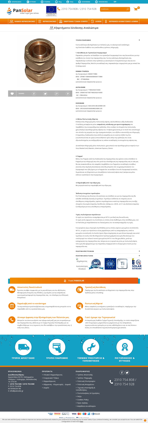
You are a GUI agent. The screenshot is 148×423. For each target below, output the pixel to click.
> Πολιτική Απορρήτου (85, 384)
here (81, 421)
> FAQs (79, 396)
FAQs (71, 2)
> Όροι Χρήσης (82, 403)
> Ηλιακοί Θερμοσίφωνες (52, 375)
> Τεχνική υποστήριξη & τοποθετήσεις (85, 388)
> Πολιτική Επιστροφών (85, 381)
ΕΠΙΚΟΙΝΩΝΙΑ (103, 2)
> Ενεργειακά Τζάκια (50, 378)
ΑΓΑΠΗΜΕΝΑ (86, 2)
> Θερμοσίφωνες (49, 381)
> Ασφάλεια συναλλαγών (86, 406)
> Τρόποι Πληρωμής (84, 378)
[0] (135, 9)
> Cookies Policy (82, 399)
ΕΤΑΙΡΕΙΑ (47, 2)
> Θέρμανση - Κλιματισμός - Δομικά (56, 384)
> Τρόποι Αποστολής (84, 375)
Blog (60, 2)
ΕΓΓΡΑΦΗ (33, 2)
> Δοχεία (45, 387)
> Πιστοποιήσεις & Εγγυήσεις (88, 393)
